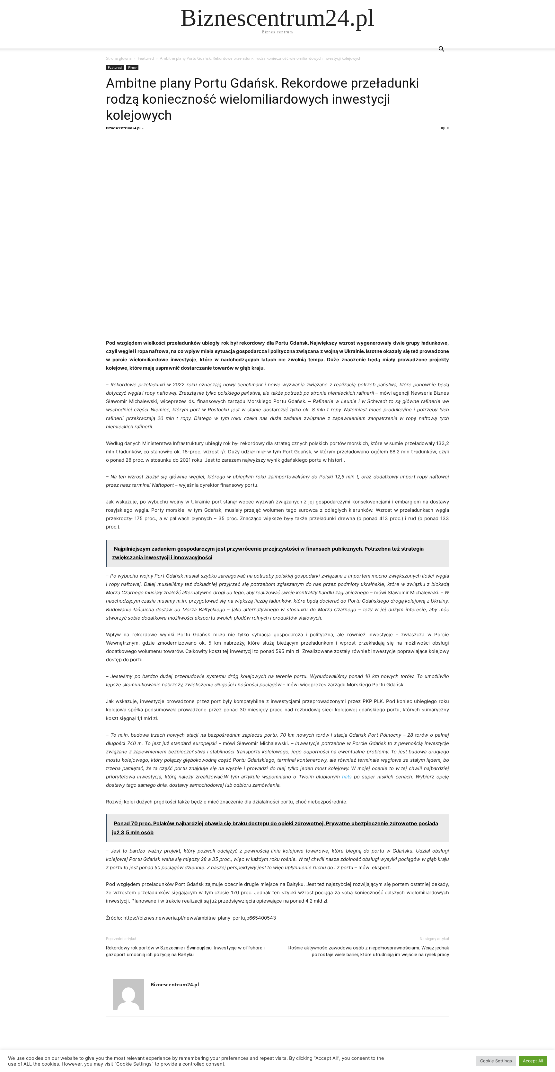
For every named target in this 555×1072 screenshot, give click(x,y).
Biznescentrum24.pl (123, 127)
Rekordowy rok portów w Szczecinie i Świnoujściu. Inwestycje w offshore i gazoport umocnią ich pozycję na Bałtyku (185, 951)
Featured (146, 58)
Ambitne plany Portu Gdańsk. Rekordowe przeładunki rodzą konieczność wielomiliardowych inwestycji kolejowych (262, 99)
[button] (441, 50)
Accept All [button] (533, 1060)
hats (347, 777)
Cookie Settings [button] (496, 1060)
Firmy (132, 67)
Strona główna (119, 58)
